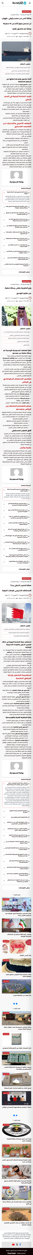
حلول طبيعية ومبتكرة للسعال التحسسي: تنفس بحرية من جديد (16, 1161)
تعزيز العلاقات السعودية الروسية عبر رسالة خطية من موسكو (16, 332)
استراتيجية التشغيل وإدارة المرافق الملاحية (19, 632)
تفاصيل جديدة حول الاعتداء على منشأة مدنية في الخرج (17, 1203)
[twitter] (17, 1245)
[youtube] (13, 1245)
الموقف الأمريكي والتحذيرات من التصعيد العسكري (17, 73)
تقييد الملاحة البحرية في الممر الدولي (20, 70)
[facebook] (20, 1245)
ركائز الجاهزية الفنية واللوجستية (21, 636)
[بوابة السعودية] (19, 3)
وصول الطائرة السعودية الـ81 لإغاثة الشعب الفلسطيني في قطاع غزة (17, 1068)
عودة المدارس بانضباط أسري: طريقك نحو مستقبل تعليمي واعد (18, 914)
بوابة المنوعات (26, 11)
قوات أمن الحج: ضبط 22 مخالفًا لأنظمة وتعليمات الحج (19, 1140)
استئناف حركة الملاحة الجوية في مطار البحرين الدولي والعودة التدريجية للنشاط (16, 629)
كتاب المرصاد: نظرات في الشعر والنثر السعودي (17, 1048)
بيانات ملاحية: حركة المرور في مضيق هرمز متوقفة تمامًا (18, 975)
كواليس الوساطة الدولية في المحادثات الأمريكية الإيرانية (19, 935)
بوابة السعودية (16, 182)
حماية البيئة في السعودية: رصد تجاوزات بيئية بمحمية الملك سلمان (17, 1028)
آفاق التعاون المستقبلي (23, 341)
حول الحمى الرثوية (25, 955)
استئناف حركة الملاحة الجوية (20, 642)
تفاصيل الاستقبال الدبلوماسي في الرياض (19, 335)
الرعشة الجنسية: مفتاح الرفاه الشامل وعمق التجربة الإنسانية (17, 1182)
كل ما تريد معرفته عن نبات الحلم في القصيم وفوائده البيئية (17, 1224)
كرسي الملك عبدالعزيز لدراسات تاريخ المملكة (17, 1088)
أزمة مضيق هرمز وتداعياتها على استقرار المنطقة (18, 67)
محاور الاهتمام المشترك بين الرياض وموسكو (18, 338)
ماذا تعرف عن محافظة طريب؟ (22, 995)
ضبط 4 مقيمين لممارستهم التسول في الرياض (16, 1107)
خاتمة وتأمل (26, 345)
